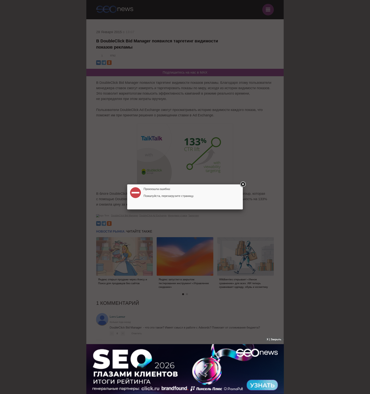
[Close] (242, 184)
